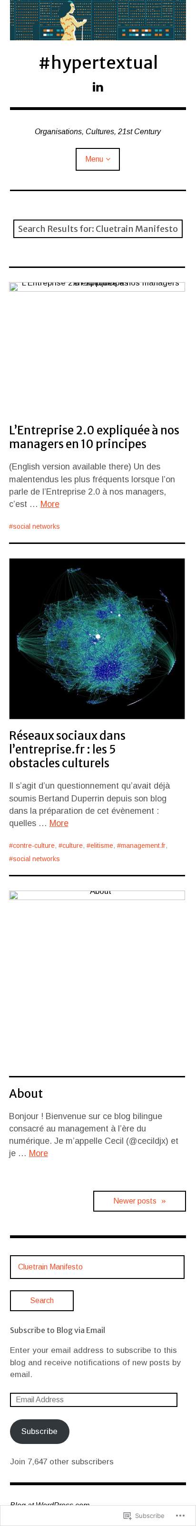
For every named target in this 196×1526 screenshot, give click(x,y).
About (26, 1093)
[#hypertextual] (98, 20)
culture (72, 845)
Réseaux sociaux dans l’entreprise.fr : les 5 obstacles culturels (67, 749)
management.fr (143, 845)
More (49, 504)
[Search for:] (97, 1266)
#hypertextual (98, 63)
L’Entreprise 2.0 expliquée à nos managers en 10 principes (94, 437)
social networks (36, 526)
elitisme (101, 845)
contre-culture (34, 845)
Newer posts (135, 1201)
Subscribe (39, 1431)
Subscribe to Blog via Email (57, 1330)
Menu (94, 159)
